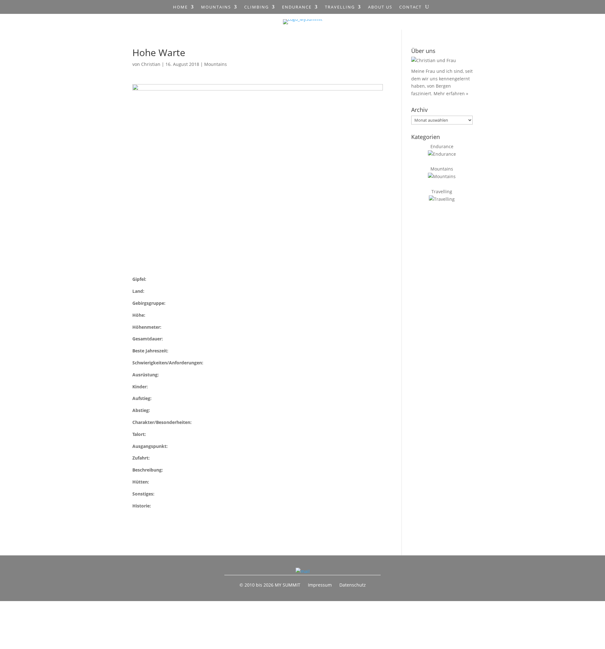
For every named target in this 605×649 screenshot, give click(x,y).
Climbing (256, 7)
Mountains (216, 7)
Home (180, 7)
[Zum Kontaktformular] (303, 571)
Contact (410, 7)
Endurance (297, 7)
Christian (150, 64)
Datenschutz (352, 585)
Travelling (340, 7)
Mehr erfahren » (451, 93)
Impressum (320, 585)
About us (380, 7)
